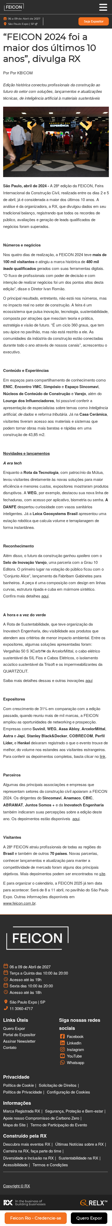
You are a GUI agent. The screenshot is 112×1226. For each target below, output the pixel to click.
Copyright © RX (16, 1185)
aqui (44, 596)
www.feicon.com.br (19, 903)
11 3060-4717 (21, 1008)
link (102, 756)
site (102, 873)
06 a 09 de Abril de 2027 (24, 18)
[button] (93, 21)
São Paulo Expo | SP (21, 24)
